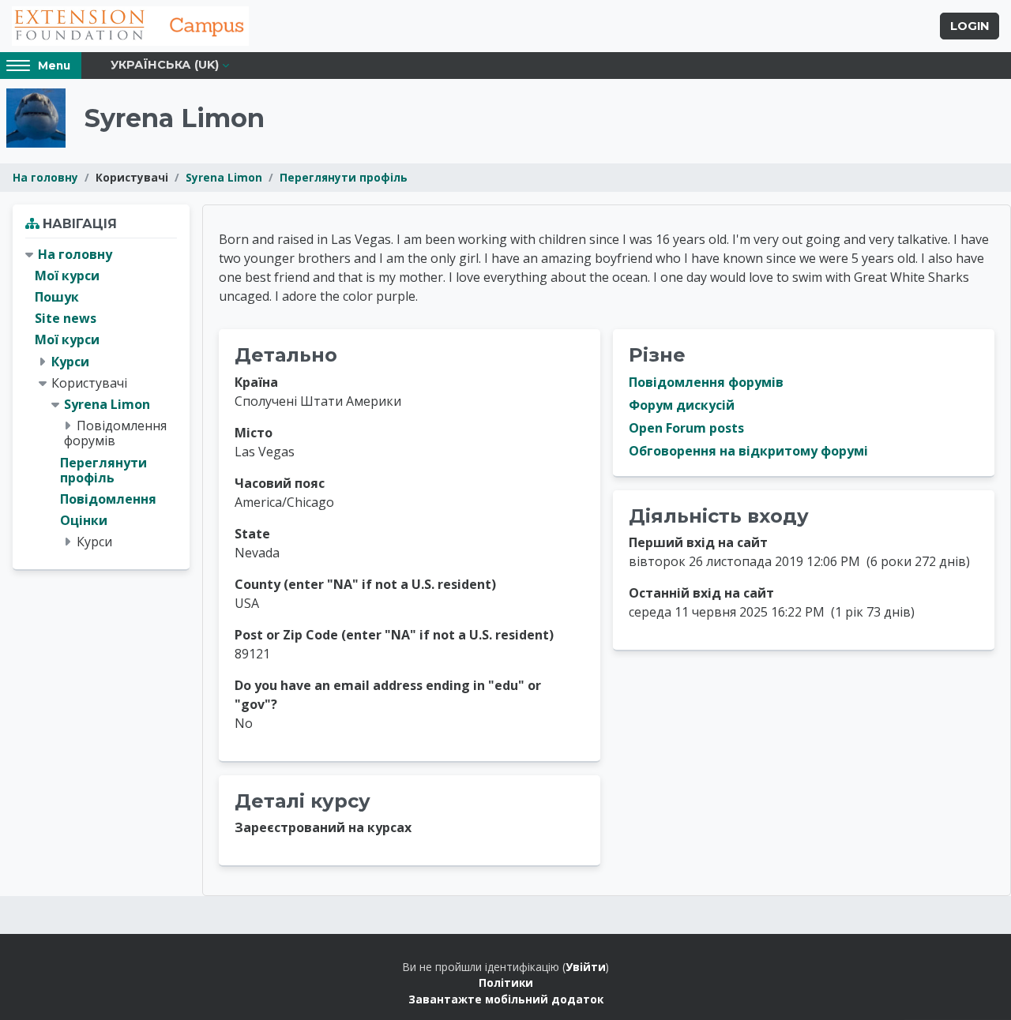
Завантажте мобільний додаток (505, 999)
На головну (45, 177)
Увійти (586, 966)
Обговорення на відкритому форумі (748, 450)
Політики (506, 982)
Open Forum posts (686, 428)
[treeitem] (101, 398)
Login (969, 26)
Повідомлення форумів (706, 382)
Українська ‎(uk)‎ (165, 65)
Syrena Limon (224, 177)
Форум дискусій (682, 405)
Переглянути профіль (344, 177)
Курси (70, 361)
